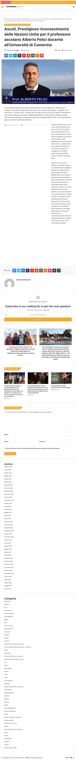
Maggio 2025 (8, 512)
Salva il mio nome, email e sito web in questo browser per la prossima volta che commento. (33, 448)
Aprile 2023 (7, 588)
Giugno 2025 (8, 509)
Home (7, 19)
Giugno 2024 (8, 546)
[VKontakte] (33, 55)
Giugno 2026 (8, 473)
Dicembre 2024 (8, 527)
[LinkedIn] (15, 55)
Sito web (42, 441)
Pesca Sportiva (8, 680)
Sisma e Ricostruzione (10, 723)
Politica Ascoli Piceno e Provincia (13, 686)
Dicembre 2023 (8, 564)
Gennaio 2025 (8, 524)
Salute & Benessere (10, 708)
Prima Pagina (8, 689)
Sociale (6, 726)
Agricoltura (7, 601)
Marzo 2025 (7, 518)
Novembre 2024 (9, 531)
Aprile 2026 (7, 479)
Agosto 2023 (8, 576)
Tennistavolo (8, 738)
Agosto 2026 (8, 466)
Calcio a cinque (8, 625)
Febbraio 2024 (8, 558)
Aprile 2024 (7, 552)
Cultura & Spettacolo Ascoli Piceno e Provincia (23, 19)
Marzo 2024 (7, 555)
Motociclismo (8, 668)
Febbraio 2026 (8, 485)
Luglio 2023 (7, 579)
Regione (6, 699)
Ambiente (7, 604)
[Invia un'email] (17, 50)
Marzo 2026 (7, 482)
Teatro (6, 732)
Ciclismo (6, 635)
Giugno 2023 (8, 582)
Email (6, 441)
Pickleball (7, 683)
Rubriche (6, 702)
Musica (6, 671)
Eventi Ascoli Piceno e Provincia (13, 656)
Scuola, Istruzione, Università (12, 717)
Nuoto (6, 674)
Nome (6, 434)
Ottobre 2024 (8, 534)
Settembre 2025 (9, 500)
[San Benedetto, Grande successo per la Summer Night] (61, 378)
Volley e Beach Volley (10, 747)
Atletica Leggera (9, 613)
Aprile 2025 (7, 515)
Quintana (6, 696)
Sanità (6, 714)
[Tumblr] (19, 55)
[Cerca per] (74, 7)
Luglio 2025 (7, 506)
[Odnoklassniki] (37, 55)
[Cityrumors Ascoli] (15, 6)
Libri (5, 662)
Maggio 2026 (8, 476)
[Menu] (2, 7)
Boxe (5, 622)
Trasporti (6, 741)
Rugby (6, 705)
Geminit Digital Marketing (35, 757)
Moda (6, 665)
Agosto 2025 (8, 503)
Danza (6, 650)
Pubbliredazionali (9, 693)
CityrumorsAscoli (12, 50)
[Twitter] (10, 55)
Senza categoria (9, 720)
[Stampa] (59, 270)
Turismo (6, 744)
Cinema (6, 638)
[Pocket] (42, 55)
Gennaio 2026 (8, 488)
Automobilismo (8, 616)
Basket (6, 619)
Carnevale (7, 632)
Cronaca (6, 641)
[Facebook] (6, 55)
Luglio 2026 (7, 470)
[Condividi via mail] (54, 270)
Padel (5, 677)
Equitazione (7, 653)
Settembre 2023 (9, 573)
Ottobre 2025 (8, 497)
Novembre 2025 (9, 494)
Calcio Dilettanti (8, 628)
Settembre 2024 (9, 537)
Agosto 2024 (8, 540)
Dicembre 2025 (8, 491)
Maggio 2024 (8, 549)
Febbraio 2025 (8, 521)
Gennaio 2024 (8, 561)
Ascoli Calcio (7, 610)
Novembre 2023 (9, 567)
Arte (5, 607)
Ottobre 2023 (8, 570)
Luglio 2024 (7, 543)
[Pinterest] (24, 55)
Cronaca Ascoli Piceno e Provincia (14, 644)
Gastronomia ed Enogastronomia (13, 659)
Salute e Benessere (10, 711)
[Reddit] (28, 55)
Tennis (6, 735)
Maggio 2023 (8, 585)
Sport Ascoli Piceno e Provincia (13, 729)
